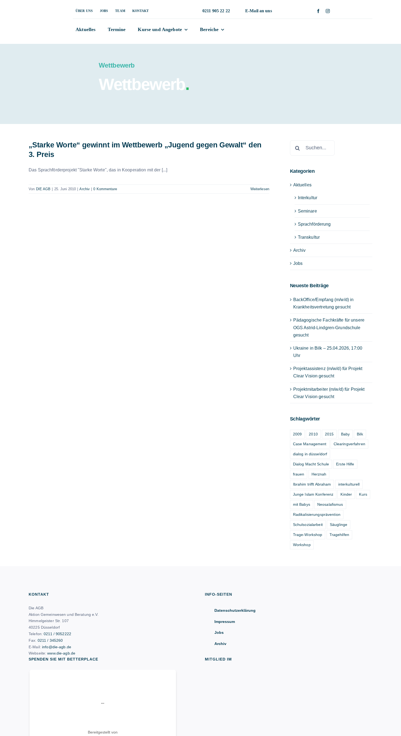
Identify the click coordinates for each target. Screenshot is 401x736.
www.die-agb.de (61, 653)
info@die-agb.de (56, 647)
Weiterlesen (259, 189)
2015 (329, 434)
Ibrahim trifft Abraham (312, 484)
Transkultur (309, 237)
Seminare (307, 211)
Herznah (319, 474)
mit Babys (301, 504)
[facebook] (318, 11)
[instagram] (328, 11)
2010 (313, 434)
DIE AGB (43, 189)
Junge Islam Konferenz (313, 494)
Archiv (84, 189)
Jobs (298, 263)
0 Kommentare (105, 189)
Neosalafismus (330, 504)
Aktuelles (302, 185)
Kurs (363, 494)
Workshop (302, 545)
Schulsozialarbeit (308, 524)
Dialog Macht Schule (311, 464)
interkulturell (349, 484)
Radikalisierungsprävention (316, 514)
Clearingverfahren (349, 444)
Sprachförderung (314, 224)
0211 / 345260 (50, 640)
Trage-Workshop (307, 534)
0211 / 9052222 (57, 634)
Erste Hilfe (345, 464)
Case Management (310, 444)
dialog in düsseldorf (310, 454)
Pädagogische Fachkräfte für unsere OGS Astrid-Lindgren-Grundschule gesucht (328, 327)
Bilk (360, 434)
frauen (298, 474)
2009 (297, 434)
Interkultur (307, 197)
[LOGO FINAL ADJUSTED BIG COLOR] (42, 9)
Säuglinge (338, 524)
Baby (345, 434)
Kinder (346, 494)
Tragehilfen (339, 534)
